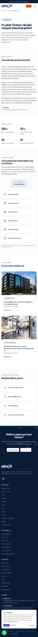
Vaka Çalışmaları (6, 583)
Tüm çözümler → (6, 525)
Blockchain (4, 540)
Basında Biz (4, 586)
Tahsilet (3, 515)
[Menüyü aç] (35, 6)
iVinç (2, 508)
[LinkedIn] (3, 478)
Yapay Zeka (4, 537)
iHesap (3, 511)
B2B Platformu (5, 488)
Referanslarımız (5, 566)
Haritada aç (8, 310)
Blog (2, 579)
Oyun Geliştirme (6, 544)
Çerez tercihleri (30, 631)
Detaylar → (32, 625)
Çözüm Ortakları (6, 573)
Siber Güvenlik (5, 550)
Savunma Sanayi (6, 534)
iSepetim (4, 501)
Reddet (13, 625)
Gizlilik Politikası (10, 631)
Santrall (3, 521)
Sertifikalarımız (5, 589)
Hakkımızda (4, 563)
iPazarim (3, 498)
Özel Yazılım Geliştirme (7, 554)
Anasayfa (3, 10)
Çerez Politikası (20, 631)
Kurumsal (9, 10)
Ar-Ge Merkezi (5, 569)
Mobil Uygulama (6, 547)
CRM (2, 495)
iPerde (3, 505)
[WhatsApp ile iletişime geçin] (4, 632)
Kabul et (6, 625)
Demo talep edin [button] (13, 450)
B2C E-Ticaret (5, 491)
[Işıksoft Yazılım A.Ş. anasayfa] (6, 6)
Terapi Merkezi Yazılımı (7, 518)
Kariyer (3, 576)
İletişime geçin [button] (26, 450)
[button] (29, 6)
